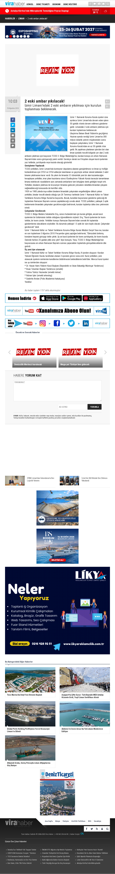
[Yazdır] (13, 140)
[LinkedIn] (13, 130)
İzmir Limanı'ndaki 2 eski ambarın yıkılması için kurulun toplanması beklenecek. (63, 107)
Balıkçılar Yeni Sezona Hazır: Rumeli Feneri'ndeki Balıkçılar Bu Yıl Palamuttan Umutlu (88, 850)
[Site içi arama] (108, 4)
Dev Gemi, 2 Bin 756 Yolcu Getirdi (20, 863)
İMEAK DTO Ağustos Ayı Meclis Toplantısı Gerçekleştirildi (56, 850)
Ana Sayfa (49, 821)
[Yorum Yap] (13, 145)
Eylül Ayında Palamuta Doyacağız (88, 856)
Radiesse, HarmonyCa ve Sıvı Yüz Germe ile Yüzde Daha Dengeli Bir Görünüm (21, 860)
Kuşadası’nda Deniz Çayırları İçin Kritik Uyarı (55, 856)
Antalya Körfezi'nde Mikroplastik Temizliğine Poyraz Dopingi (87, 863)
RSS (89, 821)
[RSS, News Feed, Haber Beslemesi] (96, 829)
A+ (107, 101)
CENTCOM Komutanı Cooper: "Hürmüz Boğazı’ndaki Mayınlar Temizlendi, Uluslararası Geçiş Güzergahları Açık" (21, 853)
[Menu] (90, 4)
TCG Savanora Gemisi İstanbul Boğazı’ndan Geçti (17, 856)
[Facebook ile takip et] (86, 829)
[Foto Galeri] (99, 4)
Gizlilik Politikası (78, 821)
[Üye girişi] (102, 829)
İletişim (66, 821)
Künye (57, 821)
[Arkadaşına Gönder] (13, 135)
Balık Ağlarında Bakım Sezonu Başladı (55, 860)
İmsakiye (97, 821)
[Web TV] (95, 4)
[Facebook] (13, 120)
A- (107, 106)
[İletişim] (103, 4)
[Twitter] (13, 125)
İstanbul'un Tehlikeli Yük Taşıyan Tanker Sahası (20, 850)
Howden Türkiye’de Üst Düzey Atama (55, 853)
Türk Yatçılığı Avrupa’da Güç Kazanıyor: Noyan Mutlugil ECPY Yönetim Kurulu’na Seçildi (55, 863)
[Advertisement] (57, 451)
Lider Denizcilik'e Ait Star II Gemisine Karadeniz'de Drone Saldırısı (88, 860)
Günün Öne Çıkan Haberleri (16, 841)
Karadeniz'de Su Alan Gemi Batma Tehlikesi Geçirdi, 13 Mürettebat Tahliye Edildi (91, 853)
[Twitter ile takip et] (91, 829)
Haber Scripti (75, 834)
